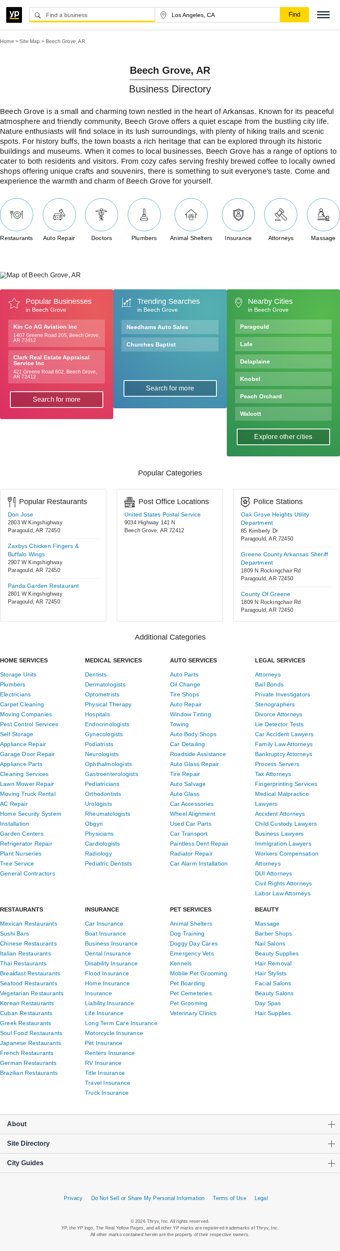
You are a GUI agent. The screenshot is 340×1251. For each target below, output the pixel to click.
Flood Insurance (107, 973)
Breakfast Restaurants (30, 973)
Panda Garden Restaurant (43, 585)
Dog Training (187, 933)
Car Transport (189, 833)
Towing (179, 724)
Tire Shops (184, 694)
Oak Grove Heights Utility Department (275, 518)
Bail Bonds (269, 684)
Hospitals (97, 714)
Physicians (99, 833)
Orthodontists (103, 793)
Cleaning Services (24, 774)
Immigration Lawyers (283, 843)
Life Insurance (104, 1013)
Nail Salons (270, 943)
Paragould (254, 326)
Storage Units (18, 674)
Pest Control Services (29, 724)
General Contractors (27, 873)
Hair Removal (273, 963)
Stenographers (275, 704)
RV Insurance (103, 1062)
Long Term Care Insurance (121, 1023)
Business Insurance (111, 943)
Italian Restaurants (25, 953)
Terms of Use (229, 1198)
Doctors (101, 238)
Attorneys (281, 238)
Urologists (98, 803)
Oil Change (185, 684)
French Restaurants (27, 1053)
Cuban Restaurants (26, 1013)
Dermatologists (105, 684)
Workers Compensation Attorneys (286, 858)
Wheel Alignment (192, 813)
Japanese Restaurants (30, 1043)
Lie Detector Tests (279, 724)
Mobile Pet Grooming (198, 973)
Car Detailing (187, 744)
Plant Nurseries (20, 853)
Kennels (181, 963)
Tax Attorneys (273, 774)
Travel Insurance (107, 1082)
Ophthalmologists (108, 764)
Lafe (246, 344)
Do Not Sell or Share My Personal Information (148, 1198)
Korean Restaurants (27, 1003)
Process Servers (277, 764)
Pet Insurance (104, 1043)
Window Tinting (190, 714)
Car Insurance (104, 923)
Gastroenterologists (111, 774)
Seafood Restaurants (28, 983)
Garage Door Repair (27, 754)
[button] (323, 14)
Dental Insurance (108, 953)
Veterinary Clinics (193, 1013)
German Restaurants (28, 1062)
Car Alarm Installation (199, 863)
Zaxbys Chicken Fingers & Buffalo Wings (43, 550)
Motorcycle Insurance (114, 1033)
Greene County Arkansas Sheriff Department (284, 558)
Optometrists (102, 694)
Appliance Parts (21, 764)
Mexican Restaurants (28, 923)
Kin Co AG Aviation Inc (56, 333)
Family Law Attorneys (284, 744)
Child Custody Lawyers (286, 823)
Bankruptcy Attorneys (283, 754)
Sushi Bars (14, 933)
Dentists (96, 674)
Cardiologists (102, 843)
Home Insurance (107, 983)
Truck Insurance (107, 1092)
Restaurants (16, 238)
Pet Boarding (187, 983)
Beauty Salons (274, 993)
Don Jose (21, 514)
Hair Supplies (273, 1013)
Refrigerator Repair (26, 843)
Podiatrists (99, 744)
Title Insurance (105, 1072)
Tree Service (17, 863)
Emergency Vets (192, 953)
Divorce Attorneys (278, 714)
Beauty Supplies (277, 953)
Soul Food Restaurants (31, 1033)
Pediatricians (102, 784)
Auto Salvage (188, 784)
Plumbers (144, 238)
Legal (261, 1198)
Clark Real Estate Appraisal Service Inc (55, 367)
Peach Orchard (261, 396)
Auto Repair (59, 238)
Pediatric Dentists (108, 863)
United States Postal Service (162, 514)
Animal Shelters (191, 238)
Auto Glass (184, 793)
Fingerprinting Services (286, 784)
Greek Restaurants (25, 1023)
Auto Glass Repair (194, 764)
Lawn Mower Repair (27, 784)
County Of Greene (265, 594)
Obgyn (94, 823)
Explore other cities (283, 436)
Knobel (250, 379)
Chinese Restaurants (28, 943)
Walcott (250, 413)
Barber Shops (273, 933)
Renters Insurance (110, 1053)
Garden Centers (22, 833)
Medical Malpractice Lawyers (282, 798)
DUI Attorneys (273, 873)
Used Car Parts (190, 823)
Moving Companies (26, 714)
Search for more (57, 399)
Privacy (73, 1198)
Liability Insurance (109, 1003)
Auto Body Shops (193, 734)
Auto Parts (184, 674)
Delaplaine (255, 361)
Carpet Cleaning (22, 704)
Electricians (15, 694)
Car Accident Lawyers (284, 734)
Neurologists (102, 754)
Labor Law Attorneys (283, 893)
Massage (323, 238)
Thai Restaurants (23, 963)
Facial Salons (273, 983)
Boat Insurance (105, 933)
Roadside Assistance (198, 754)
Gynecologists (104, 734)
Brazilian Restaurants (29, 1072)
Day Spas (268, 1003)
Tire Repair (185, 774)
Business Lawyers (279, 833)
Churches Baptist (151, 344)
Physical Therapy (108, 704)
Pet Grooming (188, 1003)
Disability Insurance (111, 963)
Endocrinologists (107, 724)
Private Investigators (282, 694)
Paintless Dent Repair (199, 843)
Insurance (238, 238)
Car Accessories (192, 803)
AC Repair (14, 803)
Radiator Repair (191, 853)
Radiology (98, 853)
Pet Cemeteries (191, 993)
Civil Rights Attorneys (283, 883)
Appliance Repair (23, 744)
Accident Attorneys (280, 813)
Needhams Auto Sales (157, 327)
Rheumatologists (107, 813)
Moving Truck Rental (28, 793)
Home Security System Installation (30, 818)
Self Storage (16, 734)
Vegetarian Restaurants (31, 993)
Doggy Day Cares (194, 943)
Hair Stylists (271, 973)
